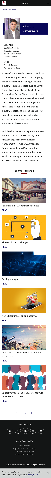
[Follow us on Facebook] (18, 430)
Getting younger (10, 279)
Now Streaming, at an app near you (19, 315)
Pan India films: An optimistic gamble (20, 205)
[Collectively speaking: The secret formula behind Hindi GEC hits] (24, 377)
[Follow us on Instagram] (33, 430)
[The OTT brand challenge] (24, 227)
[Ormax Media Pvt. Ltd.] (5, 5)
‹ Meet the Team (9, 9)
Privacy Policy (32, 474)
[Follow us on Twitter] (10, 430)
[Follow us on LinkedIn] (25, 430)
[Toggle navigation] (48, 3)
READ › (5, 210)
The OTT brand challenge (15, 242)
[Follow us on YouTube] (41, 430)
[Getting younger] (24, 264)
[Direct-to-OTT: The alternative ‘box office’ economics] (24, 337)
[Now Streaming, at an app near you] (24, 300)
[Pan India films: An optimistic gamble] (24, 190)
